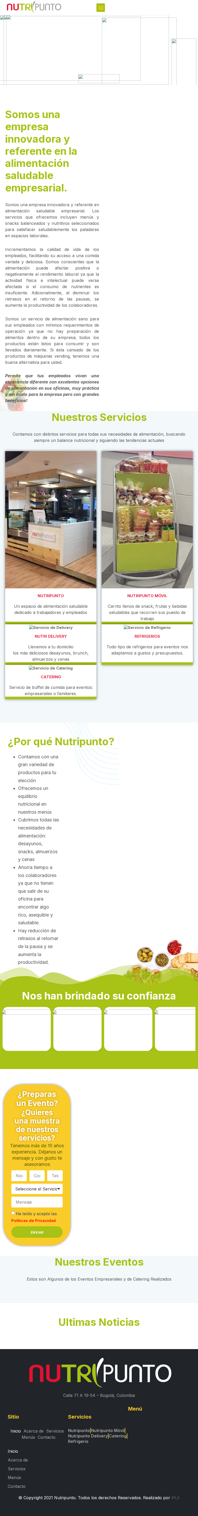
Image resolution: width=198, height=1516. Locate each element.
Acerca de (33, 1431)
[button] (100, 7)
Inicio (16, 1431)
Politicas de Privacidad (33, 1220)
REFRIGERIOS (147, 636)
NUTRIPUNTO (51, 595)
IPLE (175, 1497)
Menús (28, 1437)
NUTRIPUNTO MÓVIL (147, 595)
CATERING (51, 676)
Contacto (46, 1437)
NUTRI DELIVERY (51, 636)
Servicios (55, 1431)
